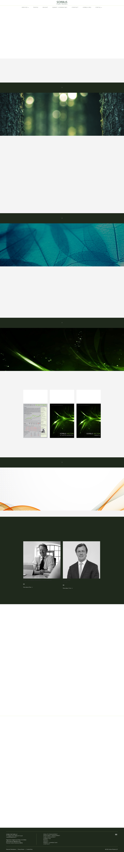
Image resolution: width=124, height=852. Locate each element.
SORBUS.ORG (87, 7)
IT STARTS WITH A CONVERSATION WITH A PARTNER (62, 74)
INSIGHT (45, 7)
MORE (62, 495)
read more (27, 624)
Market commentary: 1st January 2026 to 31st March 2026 (47, 758)
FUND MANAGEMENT (85, 42)
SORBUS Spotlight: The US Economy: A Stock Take (44, 617)
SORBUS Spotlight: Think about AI (38, 676)
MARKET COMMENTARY (59, 7)
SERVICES (25, 7)
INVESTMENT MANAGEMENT (62, 42)
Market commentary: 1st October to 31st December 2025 (47, 788)
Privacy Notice (21, 849)
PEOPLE (35, 7)
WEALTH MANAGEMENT (39, 42)
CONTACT (75, 7)
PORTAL (98, 7)
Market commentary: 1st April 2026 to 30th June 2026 (45, 729)
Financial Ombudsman (11, 849)
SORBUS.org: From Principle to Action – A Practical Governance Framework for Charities (58, 646)
